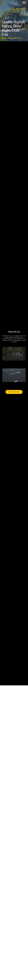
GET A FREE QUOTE (14, 391)
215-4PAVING (21, 9)
